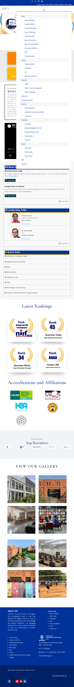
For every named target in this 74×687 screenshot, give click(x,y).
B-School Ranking (29, 56)
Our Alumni (28, 148)
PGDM (26, 84)
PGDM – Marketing (30, 92)
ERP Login (68, 4)
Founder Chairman (30, 24)
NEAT (51, 621)
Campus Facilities (29, 64)
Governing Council (30, 36)
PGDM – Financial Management (33, 88)
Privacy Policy (13, 637)
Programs (24, 80)
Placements (24, 120)
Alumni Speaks (29, 152)
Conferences (28, 116)
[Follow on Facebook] (32, 1)
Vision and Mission (30, 20)
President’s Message (30, 28)
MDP (22, 160)
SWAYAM (52, 619)
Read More (14, 176)
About (23, 16)
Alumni (23, 144)
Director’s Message (30, 32)
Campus (23, 60)
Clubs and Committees (31, 76)
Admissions (24, 96)
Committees (13, 645)
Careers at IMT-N (14, 640)
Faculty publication (30, 108)
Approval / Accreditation (31, 44)
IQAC (26, 52)
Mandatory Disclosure (16, 642)
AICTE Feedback (55, 623)
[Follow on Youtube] (42, 1)
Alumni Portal (28, 156)
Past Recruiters (29, 136)
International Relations (31, 48)
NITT (10, 650)
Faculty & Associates (27, 100)
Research (23, 104)
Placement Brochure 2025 (32, 132)
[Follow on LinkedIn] (24, 681)
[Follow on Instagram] (38, 1)
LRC (47, 4)
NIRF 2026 (53, 616)
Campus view (40, 4)
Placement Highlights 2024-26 (33, 128)
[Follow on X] (35, 1)
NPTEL (11, 652)
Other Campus (59, 4)
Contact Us (28, 140)
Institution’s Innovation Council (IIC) (34, 112)
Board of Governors (30, 40)
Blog (51, 4)
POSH (51, 626)
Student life (28, 68)
